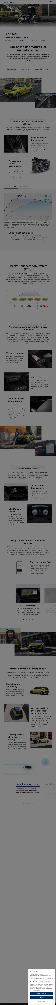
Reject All (41, 997)
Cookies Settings (41, 1001)
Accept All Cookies (41, 993)
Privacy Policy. (37, 990)
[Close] (53, 971)
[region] (41, 987)
